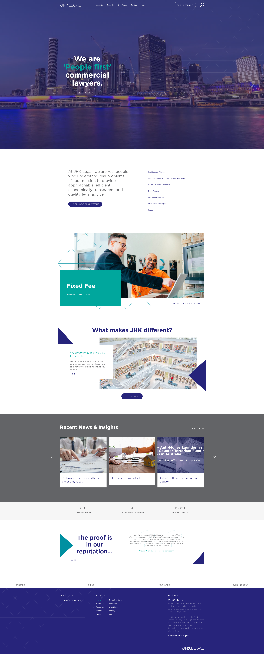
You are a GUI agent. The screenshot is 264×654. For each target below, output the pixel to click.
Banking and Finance (156, 172)
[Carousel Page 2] (130, 489)
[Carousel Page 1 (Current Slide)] (128, 489)
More (143, 5)
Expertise (110, 5)
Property (151, 210)
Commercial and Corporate (159, 185)
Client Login (114, 607)
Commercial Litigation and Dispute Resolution (166, 178)
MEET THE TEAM (86, 93)
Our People (122, 5)
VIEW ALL (197, 428)
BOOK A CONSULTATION (185, 303)
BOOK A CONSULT (185, 5)
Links (111, 614)
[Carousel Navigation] (90, 374)
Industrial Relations (156, 197)
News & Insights (115, 600)
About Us (99, 5)
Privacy (112, 611)
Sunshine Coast (240, 585)
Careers (99, 611)
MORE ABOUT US (132, 396)
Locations (113, 603)
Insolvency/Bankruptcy (157, 204)
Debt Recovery (154, 191)
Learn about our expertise (85, 204)
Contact (134, 5)
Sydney (91, 585)
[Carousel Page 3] (133, 489)
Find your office (72, 600)
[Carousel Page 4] (135, 489)
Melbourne (164, 585)
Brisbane (20, 585)
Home (98, 600)
